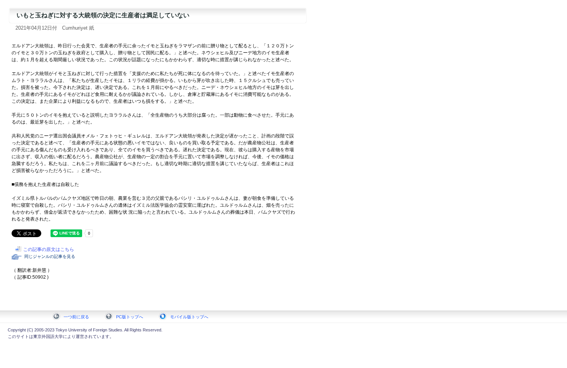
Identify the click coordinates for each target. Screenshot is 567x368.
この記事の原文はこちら (48, 249)
